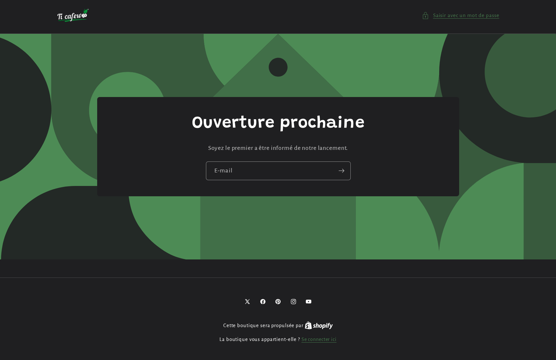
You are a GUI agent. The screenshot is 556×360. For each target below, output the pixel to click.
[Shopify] (319, 325)
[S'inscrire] (341, 170)
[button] (460, 15)
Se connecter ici (319, 339)
